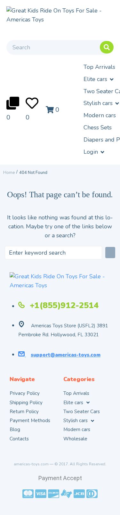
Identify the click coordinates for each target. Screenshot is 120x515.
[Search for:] (53, 252)
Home (9, 173)
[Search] (59, 46)
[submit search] (107, 47)
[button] (99, 79)
